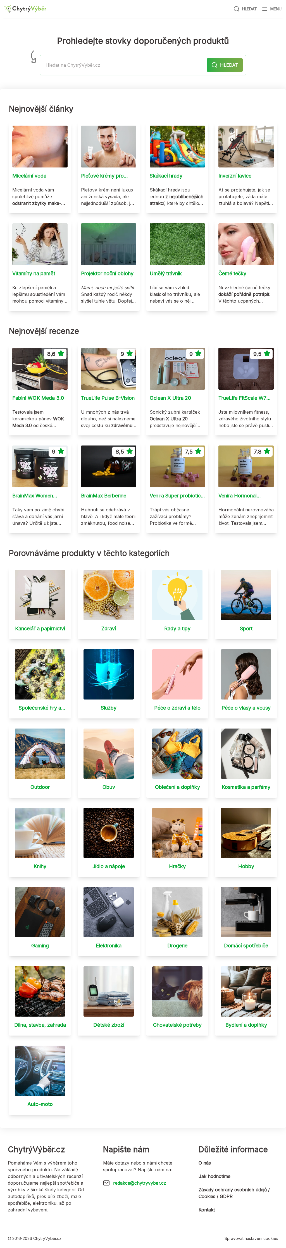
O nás (205, 1163)
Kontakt (207, 1210)
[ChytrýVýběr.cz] (25, 9)
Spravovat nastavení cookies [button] (251, 1238)
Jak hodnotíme (214, 1176)
